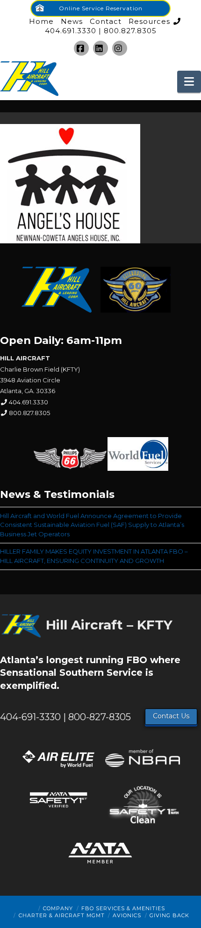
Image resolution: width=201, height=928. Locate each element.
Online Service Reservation (101, 8)
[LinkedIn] (100, 48)
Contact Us (171, 716)
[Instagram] (119, 48)
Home (41, 21)
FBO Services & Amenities (123, 908)
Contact (106, 21)
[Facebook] (81, 48)
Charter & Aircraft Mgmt (62, 915)
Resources (149, 21)
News (72, 21)
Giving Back (169, 915)
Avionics (127, 915)
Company (58, 908)
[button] (189, 82)
